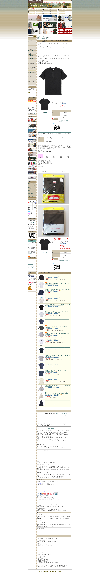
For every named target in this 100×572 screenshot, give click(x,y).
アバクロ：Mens (30, 58)
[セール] (65, 34)
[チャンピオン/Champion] (50, 21)
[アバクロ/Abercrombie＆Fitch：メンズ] (31, 9)
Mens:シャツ (30, 190)
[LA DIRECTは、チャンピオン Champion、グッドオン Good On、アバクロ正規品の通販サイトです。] (35, 1)
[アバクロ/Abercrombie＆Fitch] (35, 21)
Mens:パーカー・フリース (32, 185)
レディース (60, 413)
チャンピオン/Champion (32, 38)
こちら (34, 113)
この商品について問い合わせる (65, 120)
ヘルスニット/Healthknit (30, 55)
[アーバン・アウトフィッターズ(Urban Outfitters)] (46, 11)
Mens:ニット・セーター (31, 191)
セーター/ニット (31, 81)
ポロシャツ (30, 75)
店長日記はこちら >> (31, 253)
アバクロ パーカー (31, 265)
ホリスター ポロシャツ (32, 268)
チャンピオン (30, 261)
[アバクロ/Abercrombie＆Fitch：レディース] (31, 13)
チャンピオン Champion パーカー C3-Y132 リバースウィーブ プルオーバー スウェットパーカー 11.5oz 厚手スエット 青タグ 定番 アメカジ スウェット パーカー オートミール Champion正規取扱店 (57, 393)
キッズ (66, 413)
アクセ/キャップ (31, 69)
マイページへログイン (52, 0)
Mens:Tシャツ (30, 187)
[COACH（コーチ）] (68, 9)
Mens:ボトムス (30, 193)
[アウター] (65, 27)
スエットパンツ (31, 42)
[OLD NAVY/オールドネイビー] (38, 11)
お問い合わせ (61, 0)
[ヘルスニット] (50, 34)
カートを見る (46, 0)
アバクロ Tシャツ (31, 267)
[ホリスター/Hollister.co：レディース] (38, 13)
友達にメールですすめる (64, 121)
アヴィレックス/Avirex (32, 50)
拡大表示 (45, 112)
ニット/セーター (31, 63)
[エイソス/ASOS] (53, 11)
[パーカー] (35, 27)
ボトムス (30, 53)
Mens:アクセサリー (31, 196)
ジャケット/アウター (32, 80)
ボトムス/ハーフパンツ (32, 67)
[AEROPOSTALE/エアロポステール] (31, 11)
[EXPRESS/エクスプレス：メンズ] (53, 9)
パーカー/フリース (32, 59)
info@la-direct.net (31, 223)
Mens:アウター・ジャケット (32, 184)
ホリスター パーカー (31, 266)
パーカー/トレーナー (32, 40)
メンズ (57, 413)
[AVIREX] (35, 34)
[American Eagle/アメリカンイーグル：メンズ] (46, 9)
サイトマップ (69, 0)
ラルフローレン (30, 264)
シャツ (30, 62)
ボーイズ (63, 413)
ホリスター (30, 260)
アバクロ (29, 259)
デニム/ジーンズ (31, 68)
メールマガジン (32, 86)
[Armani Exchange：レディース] (53, 13)
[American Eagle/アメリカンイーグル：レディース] (46, 13)
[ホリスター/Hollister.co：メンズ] (38, 9)
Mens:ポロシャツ (30, 188)
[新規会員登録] (32, 102)
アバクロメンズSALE (32, 71)
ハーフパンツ (31, 76)
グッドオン (29, 45)
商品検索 (31, 35)
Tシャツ (30, 41)
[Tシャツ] (50, 27)
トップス (49, 37)
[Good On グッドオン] (65, 21)
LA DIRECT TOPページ (41, 36)
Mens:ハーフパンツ (31, 194)
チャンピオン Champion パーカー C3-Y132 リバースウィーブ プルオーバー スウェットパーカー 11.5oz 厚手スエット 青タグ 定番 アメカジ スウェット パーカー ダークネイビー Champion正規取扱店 (57, 401)
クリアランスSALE (31, 72)
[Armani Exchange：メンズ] (61, 9)
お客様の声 (65, 0)
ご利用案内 (58, 0)
